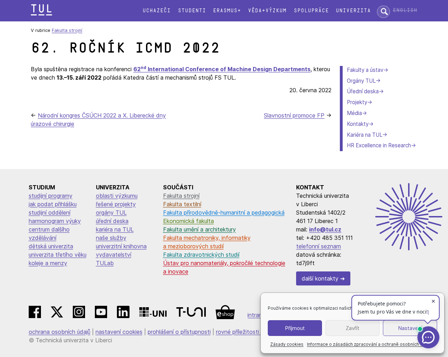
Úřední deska (363, 91)
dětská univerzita (51, 246)
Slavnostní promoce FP (294, 115)
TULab (105, 263)
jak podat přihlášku (53, 204)
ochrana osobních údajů (59, 331)
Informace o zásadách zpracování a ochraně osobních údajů (369, 344)
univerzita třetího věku (57, 254)
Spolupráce (311, 10)
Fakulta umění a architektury (199, 229)
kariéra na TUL (115, 229)
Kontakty (358, 124)
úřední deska (112, 220)
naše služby (111, 237)
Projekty (357, 102)
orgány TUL (111, 212)
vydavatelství (113, 254)
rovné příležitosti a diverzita (252, 331)
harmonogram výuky (55, 220)
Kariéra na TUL (364, 135)
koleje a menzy (48, 263)
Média (354, 113)
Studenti (192, 10)
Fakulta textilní (182, 204)
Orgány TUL (361, 81)
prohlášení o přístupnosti (179, 331)
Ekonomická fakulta (188, 220)
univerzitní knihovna (121, 246)
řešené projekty (116, 204)
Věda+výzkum (267, 10)
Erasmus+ (227, 10)
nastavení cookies (119, 331)
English (405, 10)
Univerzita (353, 10)
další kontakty (320, 278)
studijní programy (50, 195)
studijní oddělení (49, 212)
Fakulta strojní (67, 30)
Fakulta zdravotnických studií (201, 254)
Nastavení (410, 328)
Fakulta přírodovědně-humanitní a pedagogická (224, 212)
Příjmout (295, 328)
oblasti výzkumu (117, 195)
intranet (257, 314)
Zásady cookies (286, 344)
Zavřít (352, 328)
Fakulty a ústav (365, 70)
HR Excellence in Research (379, 145)
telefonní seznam (318, 246)
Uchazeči (156, 10)
